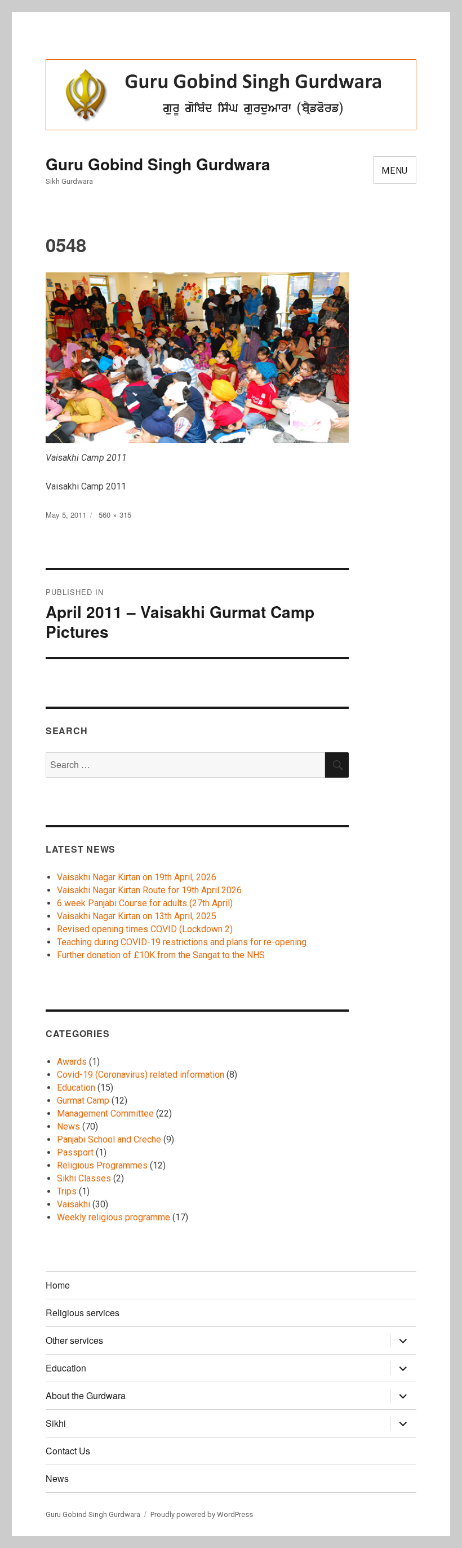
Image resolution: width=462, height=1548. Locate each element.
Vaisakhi (73, 1204)
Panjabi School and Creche (109, 1139)
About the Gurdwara (86, 1395)
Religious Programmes (102, 1165)
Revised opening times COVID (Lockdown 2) (145, 929)
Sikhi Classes (84, 1178)
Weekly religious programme (113, 1217)
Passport (75, 1152)
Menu (394, 170)
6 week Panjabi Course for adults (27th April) (145, 903)
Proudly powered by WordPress (201, 1514)
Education (76, 1087)
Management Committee (105, 1113)
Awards (72, 1061)
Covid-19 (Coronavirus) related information (140, 1074)
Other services (74, 1340)
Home (58, 1284)
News (68, 1126)
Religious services (82, 1312)
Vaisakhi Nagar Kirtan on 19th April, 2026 (136, 877)
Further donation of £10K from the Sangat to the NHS (161, 955)
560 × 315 (115, 514)
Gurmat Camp (83, 1100)
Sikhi (56, 1423)
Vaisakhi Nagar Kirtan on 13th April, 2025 (136, 916)
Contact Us (68, 1450)
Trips (67, 1191)
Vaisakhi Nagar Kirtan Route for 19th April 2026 (149, 890)
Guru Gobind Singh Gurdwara (158, 163)
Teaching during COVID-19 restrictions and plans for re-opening (181, 942)
